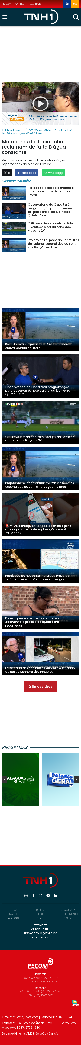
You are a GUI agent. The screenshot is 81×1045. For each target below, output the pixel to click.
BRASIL (40, 918)
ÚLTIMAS (13, 909)
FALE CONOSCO (40, 937)
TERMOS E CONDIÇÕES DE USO (40, 933)
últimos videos (40, 686)
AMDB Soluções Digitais (42, 1033)
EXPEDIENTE (40, 925)
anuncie (20, 3)
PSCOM (67, 918)
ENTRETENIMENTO (67, 914)
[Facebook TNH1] (33, 895)
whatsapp (55, 173)
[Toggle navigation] (6, 16)
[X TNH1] (41, 895)
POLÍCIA (40, 909)
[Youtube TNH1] (48, 895)
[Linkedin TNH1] (55, 895)
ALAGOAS (13, 918)
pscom (6, 3)
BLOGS (40, 914)
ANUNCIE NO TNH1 (40, 929)
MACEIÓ (13, 914)
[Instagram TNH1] (26, 895)
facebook (29, 173)
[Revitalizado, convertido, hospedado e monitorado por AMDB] (75, 1002)
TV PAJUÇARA (67, 909)
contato (36, 3)
